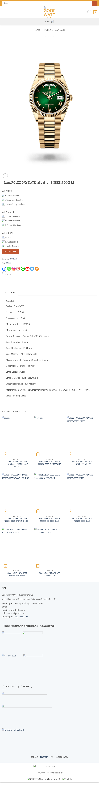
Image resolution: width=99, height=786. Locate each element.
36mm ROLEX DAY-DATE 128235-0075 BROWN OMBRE (17, 519)
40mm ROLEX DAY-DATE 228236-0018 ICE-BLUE (49, 519)
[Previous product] (52, 35)
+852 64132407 (20, 616)
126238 (8, 263)
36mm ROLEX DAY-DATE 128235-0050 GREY (17, 574)
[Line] (23, 269)
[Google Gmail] (18, 269)
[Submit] (94, 3)
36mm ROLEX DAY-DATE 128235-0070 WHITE (82, 462)
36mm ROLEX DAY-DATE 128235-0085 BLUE (82, 519)
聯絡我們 (44, 756)
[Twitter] (32, 269)
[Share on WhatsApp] (4, 273)
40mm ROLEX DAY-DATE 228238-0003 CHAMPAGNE (49, 462)
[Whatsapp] (9, 269)
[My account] (89, 12)
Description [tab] (10, 293)
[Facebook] (4, 269)
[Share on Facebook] (9, 273)
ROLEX (47, 29)
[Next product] (47, 35)
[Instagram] (13, 269)
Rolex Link (10, 251)
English (47, 21)
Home (37, 29)
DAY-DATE (60, 29)
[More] (37, 269)
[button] (3, 12)
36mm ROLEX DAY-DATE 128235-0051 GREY (49, 574)
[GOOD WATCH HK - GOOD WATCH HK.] (49, 12)
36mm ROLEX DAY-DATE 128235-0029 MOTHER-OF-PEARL (17, 464)
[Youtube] (27, 269)
